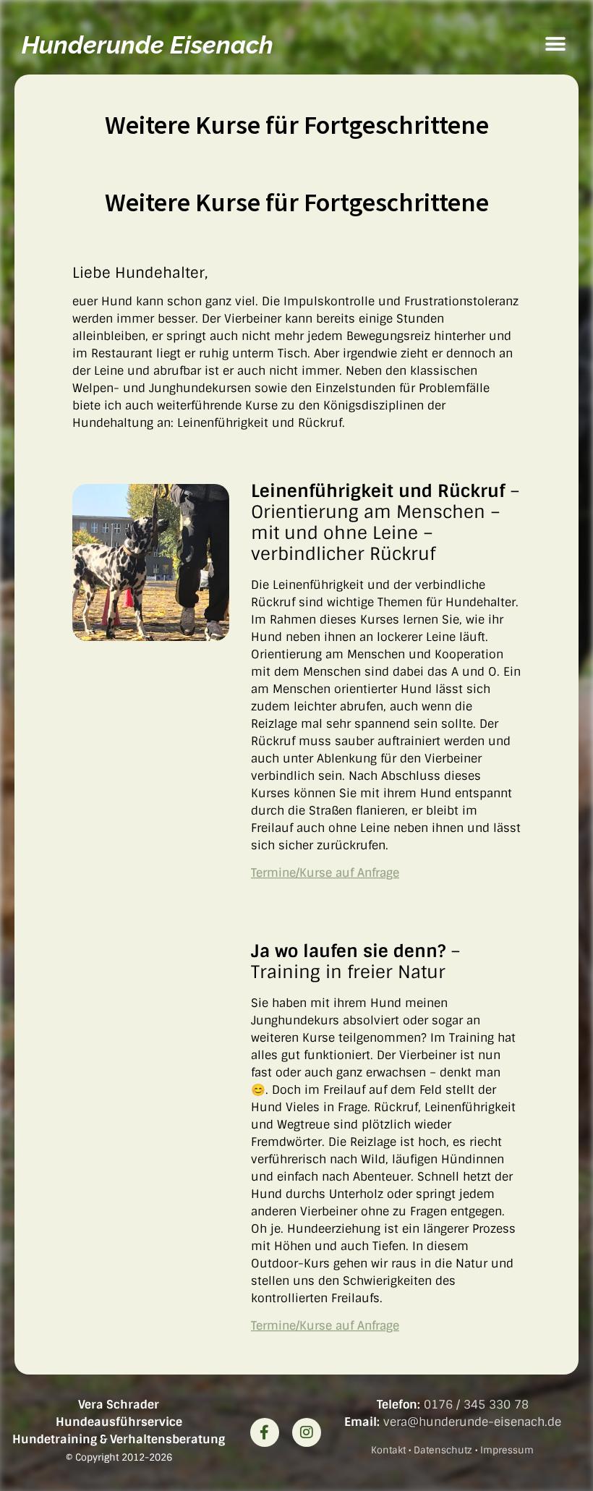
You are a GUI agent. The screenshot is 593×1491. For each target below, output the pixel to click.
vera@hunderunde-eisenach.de (472, 1422)
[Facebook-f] (264, 1432)
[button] (555, 43)
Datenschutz (443, 1450)
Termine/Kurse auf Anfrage (325, 872)
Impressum (507, 1450)
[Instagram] (306, 1432)
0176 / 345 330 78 (476, 1404)
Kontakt (388, 1450)
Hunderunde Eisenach (147, 44)
